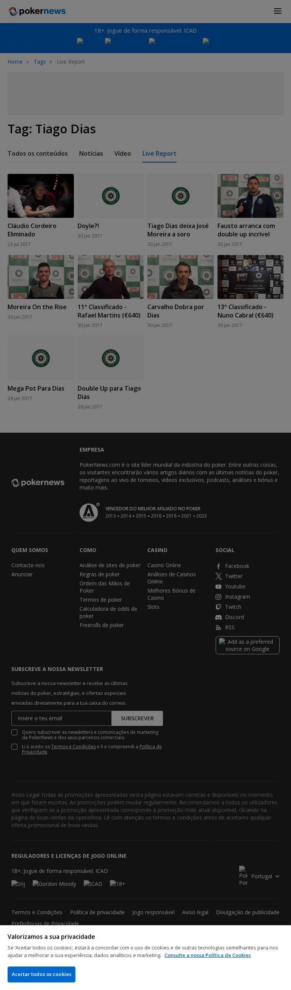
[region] (145, 957)
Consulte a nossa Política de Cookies (207, 955)
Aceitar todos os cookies (41, 974)
